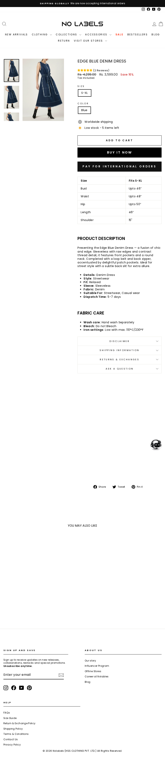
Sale (120, 34)
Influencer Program (97, 666)
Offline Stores (93, 671)
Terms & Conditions (16, 734)
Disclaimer (119, 341)
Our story (90, 660)
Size (81, 86)
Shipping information (119, 350)
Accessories (96, 34)
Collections (67, 34)
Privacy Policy (12, 744)
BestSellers (137, 34)
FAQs (6, 712)
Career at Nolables (96, 676)
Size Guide (10, 718)
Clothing (40, 34)
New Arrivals (16, 34)
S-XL (84, 93)
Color (83, 103)
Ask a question (120, 368)
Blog (156, 34)
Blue (84, 110)
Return (64, 40)
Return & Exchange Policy (19, 723)
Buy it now (119, 167)
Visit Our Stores (89, 40)
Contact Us (10, 739)
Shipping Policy (13, 728)
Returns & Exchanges (119, 359)
